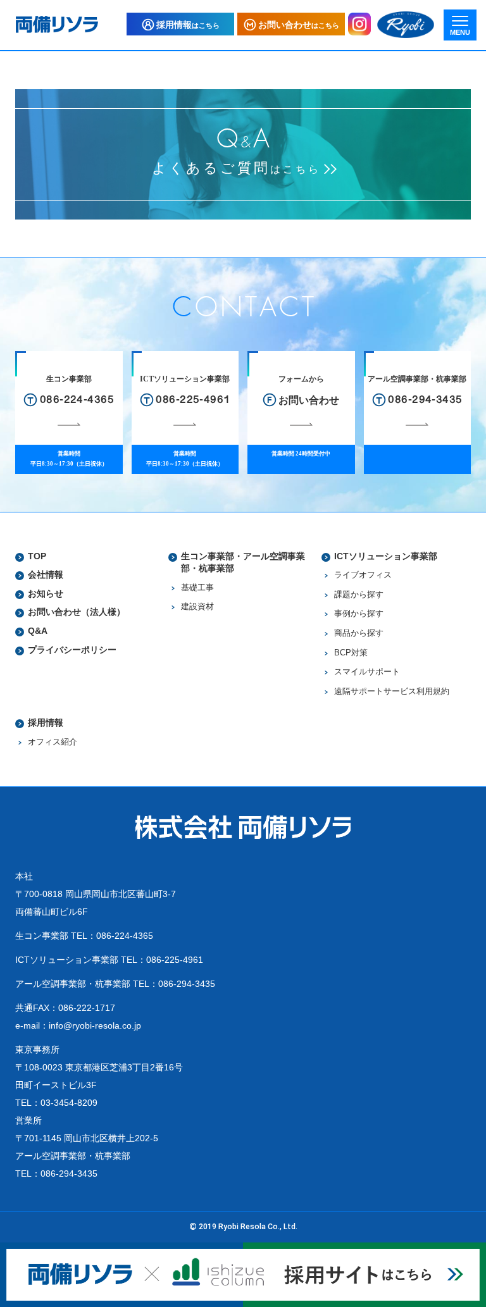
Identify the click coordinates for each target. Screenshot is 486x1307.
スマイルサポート (367, 671)
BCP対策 (351, 652)
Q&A (37, 631)
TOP (37, 556)
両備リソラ (57, 24)
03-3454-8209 (68, 1103)
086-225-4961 (174, 960)
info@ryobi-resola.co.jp (95, 1025)
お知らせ (45, 593)
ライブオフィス (363, 575)
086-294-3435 (186, 984)
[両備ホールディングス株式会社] (405, 24)
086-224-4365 (124, 936)
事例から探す (358, 613)
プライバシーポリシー (72, 650)
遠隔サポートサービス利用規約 (391, 691)
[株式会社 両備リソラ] (243, 826)
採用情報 (45, 722)
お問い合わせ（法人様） (76, 612)
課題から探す (358, 594)
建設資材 (197, 606)
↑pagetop (459, 1275)
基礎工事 (197, 587)
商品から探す (358, 633)
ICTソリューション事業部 (385, 556)
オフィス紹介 (52, 742)
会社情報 (45, 574)
